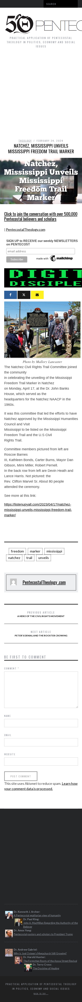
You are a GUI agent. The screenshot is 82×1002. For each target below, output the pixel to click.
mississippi (54, 551)
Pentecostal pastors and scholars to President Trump (43, 934)
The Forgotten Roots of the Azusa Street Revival (50, 960)
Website (10, 754)
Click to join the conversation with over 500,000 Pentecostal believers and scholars (40, 216)
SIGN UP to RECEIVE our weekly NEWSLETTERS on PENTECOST (42, 242)
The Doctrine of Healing (46, 968)
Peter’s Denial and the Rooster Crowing (41, 633)
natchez (14, 558)
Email (8, 735)
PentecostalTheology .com (44, 582)
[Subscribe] (37, 295)
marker (35, 551)
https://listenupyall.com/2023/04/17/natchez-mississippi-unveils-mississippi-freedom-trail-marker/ (38, 510)
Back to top (40, 993)
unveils (43, 558)
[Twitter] (24, 295)
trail (29, 558)
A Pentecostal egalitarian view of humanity (37, 915)
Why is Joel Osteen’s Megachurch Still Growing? (40, 953)
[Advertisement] (41, 95)
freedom (17, 551)
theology (25, 140)
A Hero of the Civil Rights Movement (41, 614)
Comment (11, 668)
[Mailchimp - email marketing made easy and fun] (55, 261)
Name (7, 715)
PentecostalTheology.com (25, 229)
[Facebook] (10, 295)
